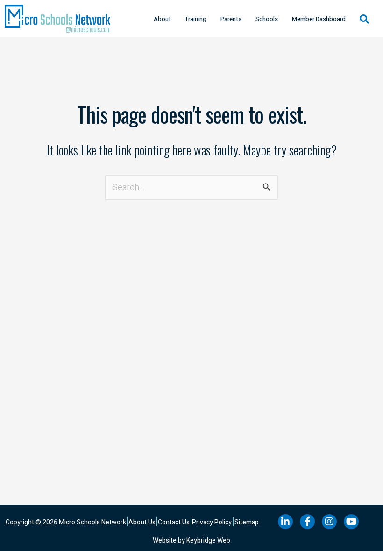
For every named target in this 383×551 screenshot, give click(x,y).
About (162, 18)
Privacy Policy (212, 522)
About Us (142, 522)
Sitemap (246, 522)
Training (195, 18)
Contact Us (174, 522)
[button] (364, 19)
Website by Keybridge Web (191, 540)
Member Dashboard (319, 18)
